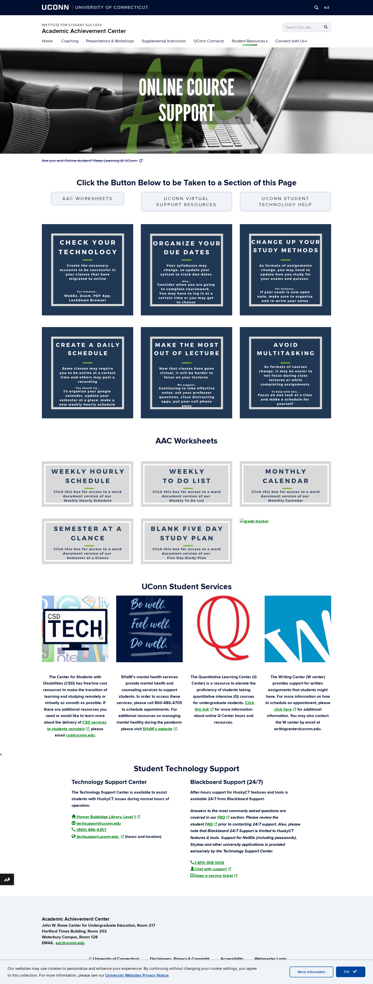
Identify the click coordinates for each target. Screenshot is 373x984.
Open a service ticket (213, 875)
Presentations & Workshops (110, 41)
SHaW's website (157, 728)
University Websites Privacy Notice (137, 975)
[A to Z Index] (327, 8)
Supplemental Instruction (164, 41)
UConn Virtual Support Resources (186, 201)
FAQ (221, 817)
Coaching (69, 41)
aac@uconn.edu (70, 942)
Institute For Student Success (72, 25)
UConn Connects (209, 41)
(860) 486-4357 (91, 829)
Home (47, 41)
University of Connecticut (116, 958)
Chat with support (210, 869)
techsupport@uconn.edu (98, 823)
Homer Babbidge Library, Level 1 (106, 816)
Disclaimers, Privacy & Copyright (179, 958)
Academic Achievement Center (84, 31)
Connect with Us (290, 41)
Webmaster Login (270, 958)
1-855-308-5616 (209, 862)
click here (283, 709)
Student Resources (248, 41)
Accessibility (232, 958)
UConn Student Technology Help (285, 201)
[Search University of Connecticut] (316, 8)
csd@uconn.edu (80, 735)
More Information (311, 972)
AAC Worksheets (87, 198)
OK (347, 972)
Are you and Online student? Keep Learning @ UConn (90, 160)
